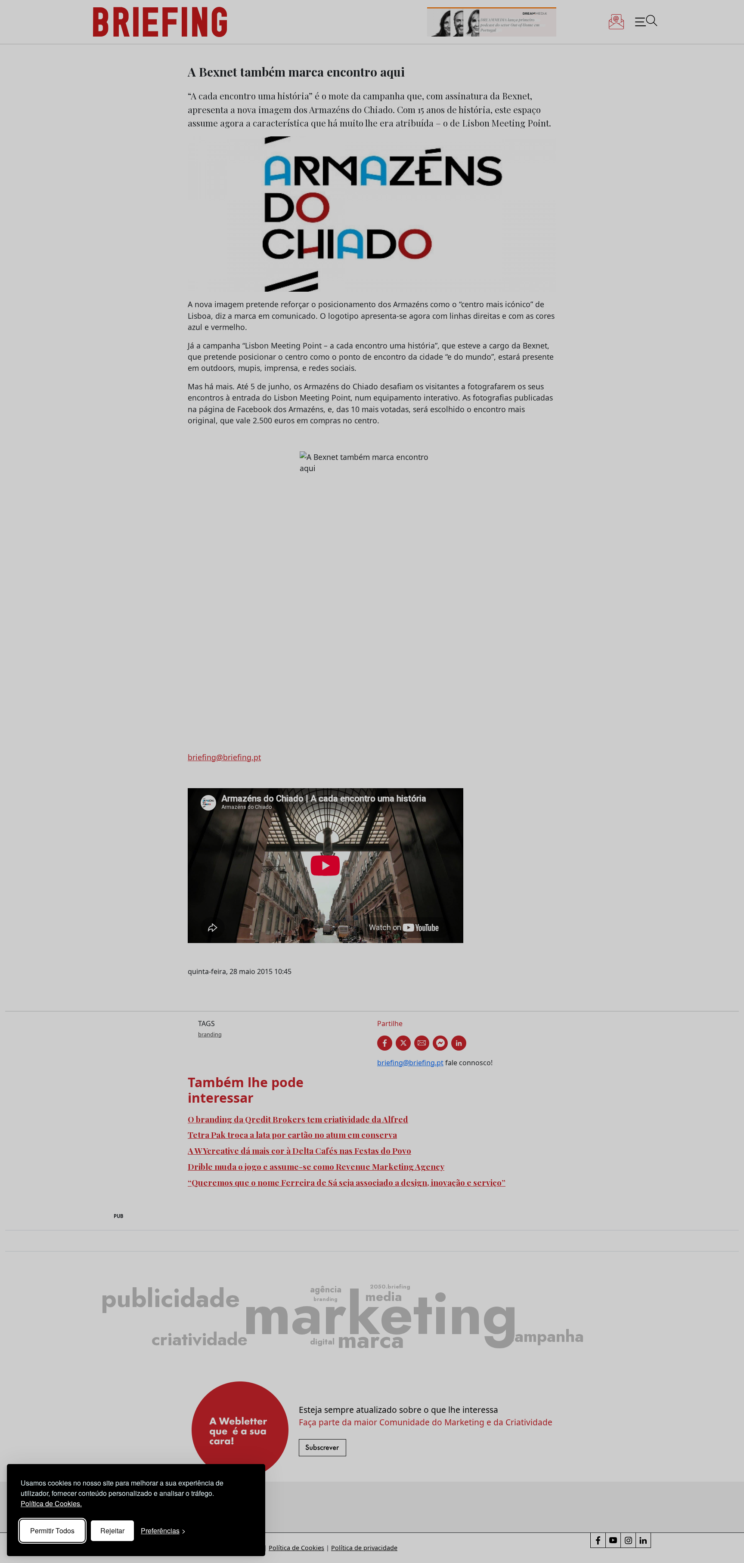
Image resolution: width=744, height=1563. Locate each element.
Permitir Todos (52, 1530)
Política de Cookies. (51, 1503)
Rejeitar (112, 1530)
